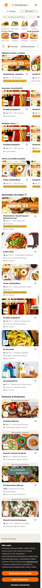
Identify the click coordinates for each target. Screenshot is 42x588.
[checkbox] (5, 37)
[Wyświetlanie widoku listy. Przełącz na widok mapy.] (38, 17)
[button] (5, 5)
